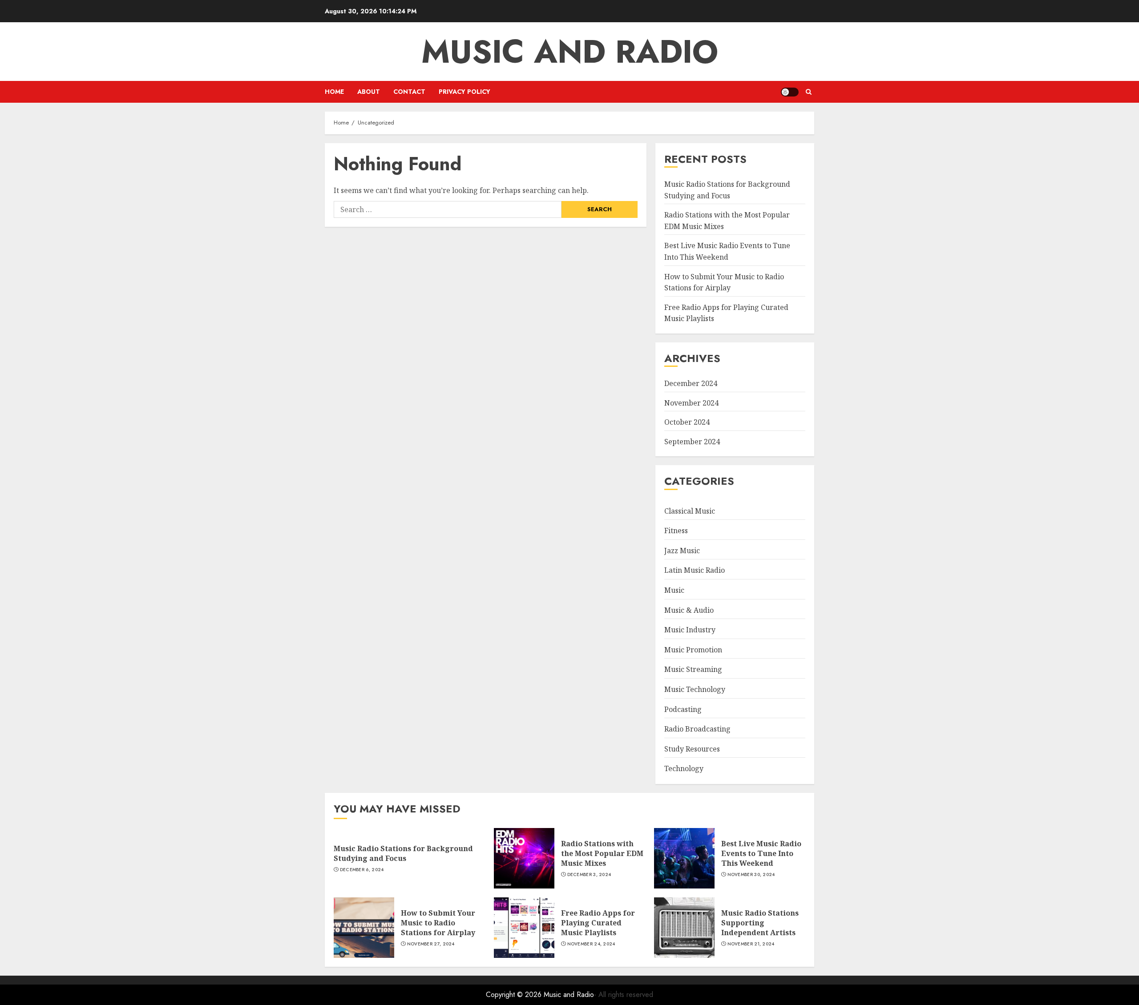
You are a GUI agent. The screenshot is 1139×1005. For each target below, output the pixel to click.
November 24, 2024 (591, 944)
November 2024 (691, 403)
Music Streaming (693, 669)
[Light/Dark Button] (790, 92)
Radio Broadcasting (697, 729)
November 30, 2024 (751, 875)
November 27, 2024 (431, 944)
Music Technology (694, 689)
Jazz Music (682, 550)
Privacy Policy (464, 91)
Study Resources (692, 749)
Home (334, 91)
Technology (683, 768)
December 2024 (690, 383)
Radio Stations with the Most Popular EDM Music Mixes (602, 853)
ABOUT (368, 91)
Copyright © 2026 (515, 994)
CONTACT (409, 91)
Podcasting (683, 709)
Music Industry (689, 630)
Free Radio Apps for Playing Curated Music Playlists (598, 923)
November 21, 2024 (751, 944)
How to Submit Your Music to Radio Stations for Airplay (438, 923)
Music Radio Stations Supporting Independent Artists (760, 923)
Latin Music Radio (694, 570)
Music (674, 590)
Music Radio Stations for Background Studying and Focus (403, 853)
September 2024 (692, 441)
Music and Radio (569, 51)
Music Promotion (693, 650)
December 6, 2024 (362, 870)
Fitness (676, 530)
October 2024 (687, 422)
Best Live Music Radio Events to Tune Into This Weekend (761, 853)
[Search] (808, 91)
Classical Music (689, 511)
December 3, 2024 (589, 875)
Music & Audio (689, 610)
